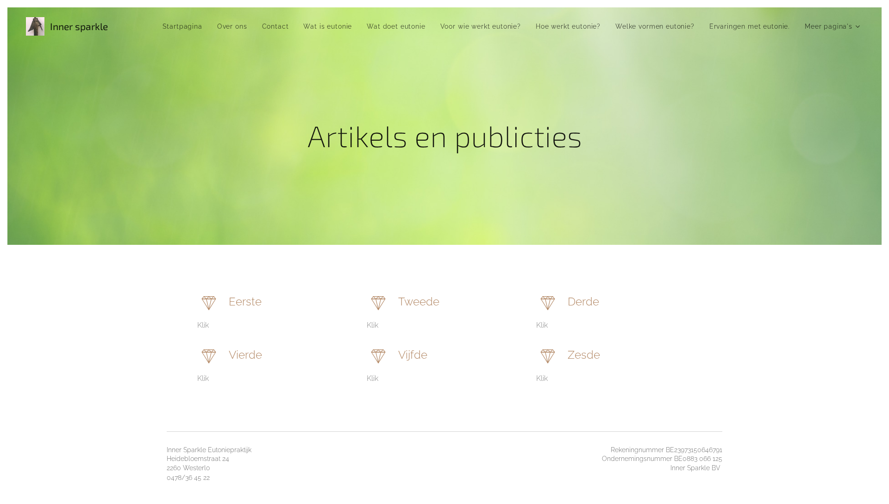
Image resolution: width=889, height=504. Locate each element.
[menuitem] (185, 26)
